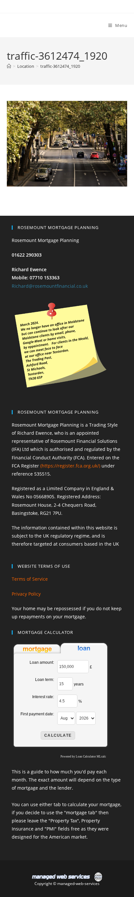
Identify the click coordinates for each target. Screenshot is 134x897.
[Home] (9, 66)
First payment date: (37, 714)
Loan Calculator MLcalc (91, 756)
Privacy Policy (26, 594)
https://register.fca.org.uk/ (70, 466)
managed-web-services (78, 883)
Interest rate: (43, 697)
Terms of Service (30, 579)
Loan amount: (42, 662)
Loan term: (44, 679)
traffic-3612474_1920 (60, 66)
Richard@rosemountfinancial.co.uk (50, 286)
